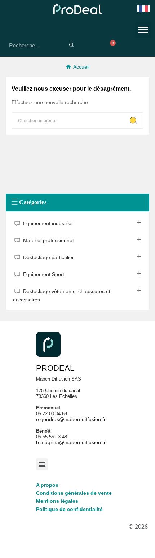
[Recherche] (71, 45)
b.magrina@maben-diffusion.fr (71, 442)
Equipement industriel (47, 224)
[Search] (133, 121)
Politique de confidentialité (69, 509)
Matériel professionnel (48, 241)
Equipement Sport (43, 275)
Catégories (32, 202)
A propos (47, 485)
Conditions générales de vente (74, 493)
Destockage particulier (48, 258)
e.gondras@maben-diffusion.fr (71, 419)
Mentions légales (57, 501)
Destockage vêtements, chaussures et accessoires (61, 296)
